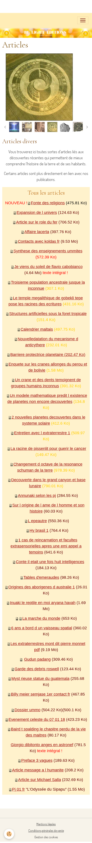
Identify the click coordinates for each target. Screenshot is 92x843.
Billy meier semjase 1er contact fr (40, 694)
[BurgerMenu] (82, 20)
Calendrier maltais (37, 329)
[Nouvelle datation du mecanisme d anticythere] (8, 354)
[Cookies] (9, 834)
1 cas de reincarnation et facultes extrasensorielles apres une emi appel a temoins (46, 546)
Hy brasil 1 (38, 530)
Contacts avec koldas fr (39, 241)
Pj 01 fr (18, 789)
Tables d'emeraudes (41, 577)
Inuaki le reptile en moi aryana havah (42, 602)
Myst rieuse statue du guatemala (40, 678)
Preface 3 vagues (36, 760)
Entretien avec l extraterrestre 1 (42, 433)
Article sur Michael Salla (39, 779)
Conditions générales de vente (46, 830)
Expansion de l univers (37, 212)
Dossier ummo (27, 710)
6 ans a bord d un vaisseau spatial (41, 628)
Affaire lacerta (36, 232)
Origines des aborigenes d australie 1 (41, 587)
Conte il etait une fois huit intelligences (50, 562)
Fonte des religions (48, 203)
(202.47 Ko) (74, 354)
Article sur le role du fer (36, 222)
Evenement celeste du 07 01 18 (36, 719)
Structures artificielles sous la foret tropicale (48, 313)
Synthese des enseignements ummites (47, 251)
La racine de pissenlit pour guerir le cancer (48, 448)
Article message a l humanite (38, 770)
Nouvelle (25, 339)
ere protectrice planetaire (41, 354)
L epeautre (37, 521)
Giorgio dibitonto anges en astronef (42, 745)
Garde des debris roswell (37, 669)
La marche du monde (41, 618)
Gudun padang (37, 659)
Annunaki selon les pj (37, 495)
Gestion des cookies (46, 837)
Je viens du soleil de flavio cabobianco (48, 266)
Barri (14, 354)
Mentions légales (46, 824)
